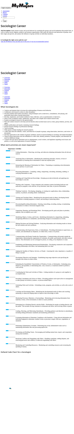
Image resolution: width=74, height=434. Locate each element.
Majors (5, 12)
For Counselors (5, 414)
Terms (2, 431)
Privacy (7, 431)
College (5, 399)
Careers (5, 16)
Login (4, 21)
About (3, 409)
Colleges (5, 14)
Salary (6, 84)
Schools (6, 81)
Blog (2, 421)
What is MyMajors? (6, 413)
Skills (5, 82)
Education (7, 79)
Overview (7, 77)
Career (5, 403)
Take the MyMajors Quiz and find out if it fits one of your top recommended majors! (25, 41)
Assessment (6, 11)
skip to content (69, 1)
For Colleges (4, 416)
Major (5, 395)
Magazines (4, 418)
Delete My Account (6, 419)
